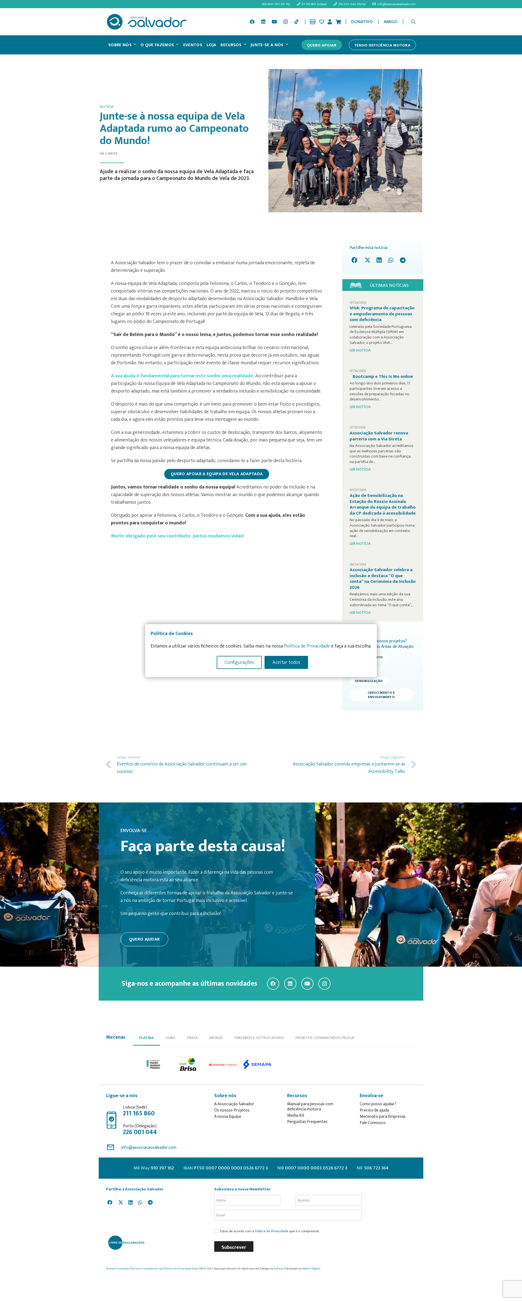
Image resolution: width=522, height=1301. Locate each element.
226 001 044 (140, 1132)
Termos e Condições (117, 1268)
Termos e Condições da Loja (147, 1268)
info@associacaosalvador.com (148, 1147)
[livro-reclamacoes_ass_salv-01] (126, 1242)
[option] (153, 1064)
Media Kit (295, 1115)
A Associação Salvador (234, 1104)
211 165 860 (139, 1113)
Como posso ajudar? (378, 1104)
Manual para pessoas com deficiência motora (310, 1107)
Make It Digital (311, 1268)
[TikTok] (296, 21)
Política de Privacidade (271, 1231)
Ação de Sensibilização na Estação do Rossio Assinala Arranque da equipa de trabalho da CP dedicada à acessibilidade (383, 504)
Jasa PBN (199, 1268)
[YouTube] (274, 21)
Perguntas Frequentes (307, 1121)
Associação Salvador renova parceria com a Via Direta (379, 436)
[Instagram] (285, 21)
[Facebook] (252, 21)
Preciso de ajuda (374, 1110)
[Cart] (338, 21)
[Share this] (356, 260)
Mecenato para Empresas (383, 1116)
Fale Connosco (373, 1122)
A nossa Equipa (227, 1116)
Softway (279, 1268)
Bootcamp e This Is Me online (383, 376)
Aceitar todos (286, 662)
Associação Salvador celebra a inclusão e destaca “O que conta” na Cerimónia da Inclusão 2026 (383, 578)
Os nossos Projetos (232, 1110)
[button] (413, 22)
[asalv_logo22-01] (147, 21)
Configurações (239, 662)
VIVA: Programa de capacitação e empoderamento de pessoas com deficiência (382, 313)
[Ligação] (313, 22)
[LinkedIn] (263, 21)
